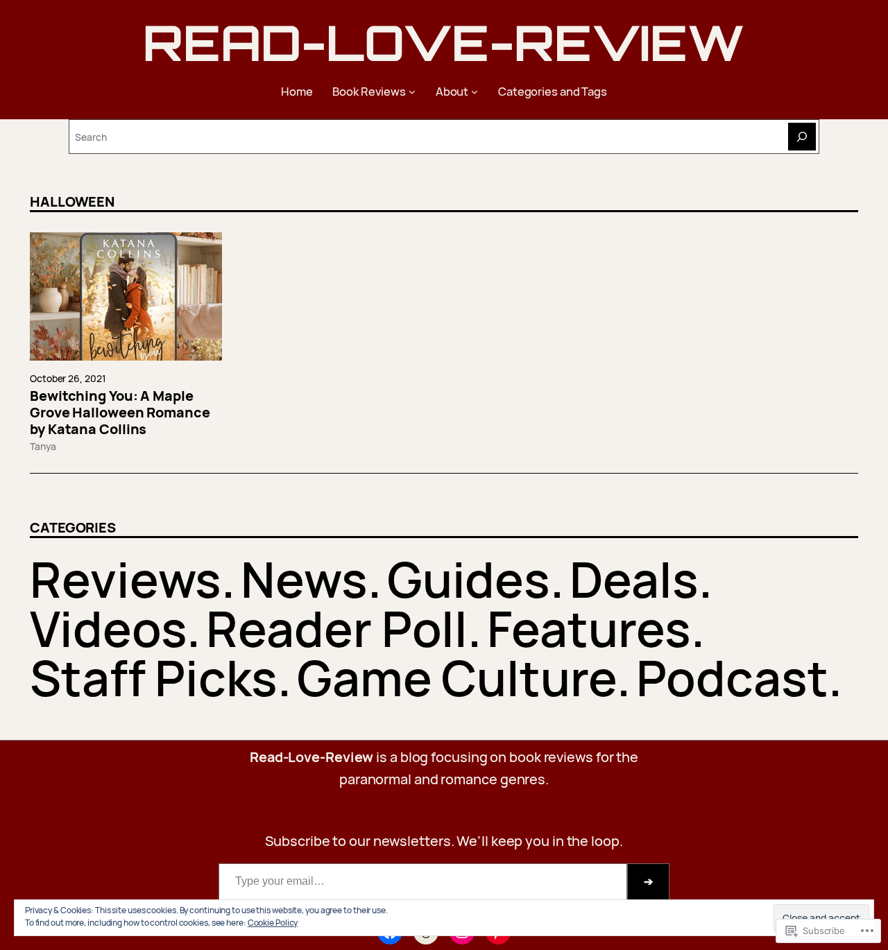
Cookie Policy (273, 923)
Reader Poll (337, 628)
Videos (108, 628)
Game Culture (457, 677)
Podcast (732, 677)
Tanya (43, 446)
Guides (468, 579)
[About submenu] (474, 91)
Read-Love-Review (444, 42)
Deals (634, 579)
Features (589, 628)
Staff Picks (154, 677)
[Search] (802, 136)
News (304, 579)
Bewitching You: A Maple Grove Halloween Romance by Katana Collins (120, 412)
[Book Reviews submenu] (412, 91)
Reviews (125, 579)
